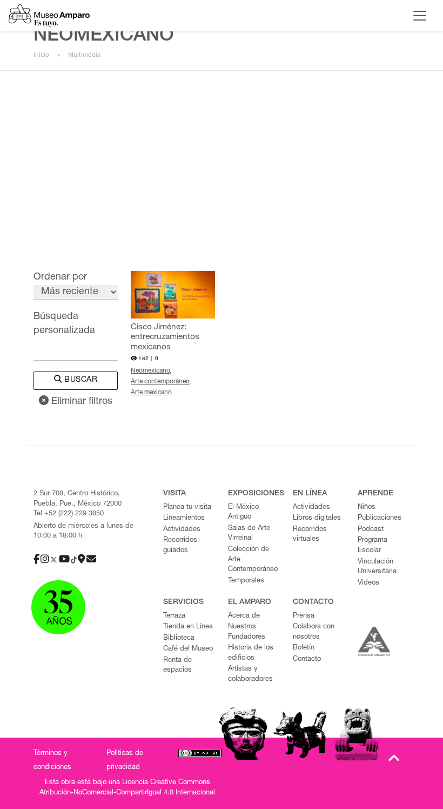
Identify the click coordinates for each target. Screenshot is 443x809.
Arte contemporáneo (160, 382)
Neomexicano (150, 371)
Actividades (181, 529)
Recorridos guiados (180, 545)
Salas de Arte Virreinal (249, 533)
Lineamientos (184, 518)
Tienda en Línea (188, 627)
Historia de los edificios (250, 653)
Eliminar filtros (80, 402)
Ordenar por (60, 277)
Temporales (246, 581)
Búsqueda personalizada (64, 324)
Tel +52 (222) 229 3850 (68, 514)
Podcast (371, 529)
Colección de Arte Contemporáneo (253, 559)
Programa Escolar (372, 545)
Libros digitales (317, 518)
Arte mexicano (151, 392)
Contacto (307, 659)
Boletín (303, 648)
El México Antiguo (243, 512)
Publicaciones (379, 518)
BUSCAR (80, 380)
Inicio (41, 54)
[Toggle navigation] (420, 15)
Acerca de (244, 616)
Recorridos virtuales (310, 534)
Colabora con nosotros (313, 632)
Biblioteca (178, 638)
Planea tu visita (187, 507)
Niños (366, 507)
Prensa (303, 616)
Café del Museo (188, 649)
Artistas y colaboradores (250, 674)
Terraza (174, 616)
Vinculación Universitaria (377, 567)
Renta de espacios (177, 665)
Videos (368, 583)
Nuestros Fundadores (246, 632)
